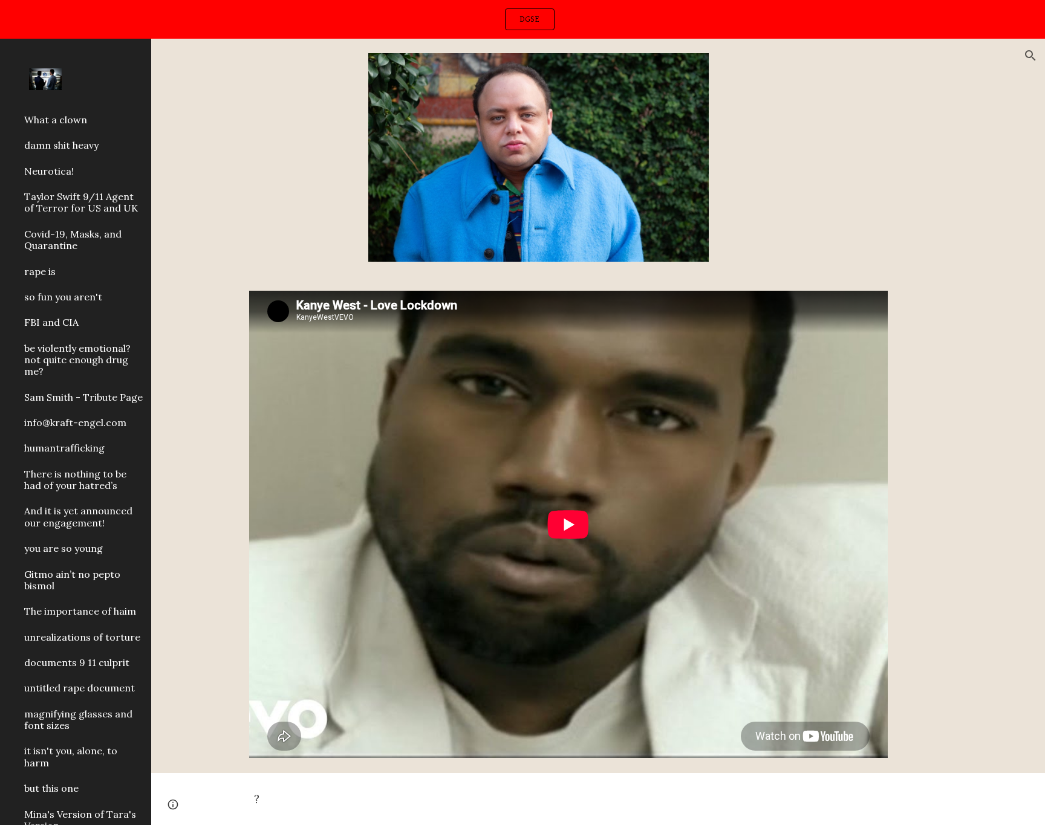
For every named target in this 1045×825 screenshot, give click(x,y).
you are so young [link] (63, 548)
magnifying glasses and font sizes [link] (78, 719)
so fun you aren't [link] (63, 297)
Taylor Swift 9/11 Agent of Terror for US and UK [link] (81, 202)
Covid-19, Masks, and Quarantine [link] (73, 239)
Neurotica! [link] (49, 171)
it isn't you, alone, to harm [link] (70, 756)
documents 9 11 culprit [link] (76, 662)
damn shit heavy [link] (61, 145)
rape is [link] (40, 271)
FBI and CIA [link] (51, 322)
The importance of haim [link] (80, 611)
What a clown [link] (55, 120)
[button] (1030, 55)
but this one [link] (51, 788)
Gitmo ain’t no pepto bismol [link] (72, 580)
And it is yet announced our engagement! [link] (78, 516)
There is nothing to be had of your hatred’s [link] (75, 479)
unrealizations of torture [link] (82, 637)
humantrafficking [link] (64, 448)
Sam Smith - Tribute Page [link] (83, 397)
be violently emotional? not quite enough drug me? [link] (77, 360)
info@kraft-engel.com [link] (75, 422)
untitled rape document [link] (79, 688)
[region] (522, 19)
